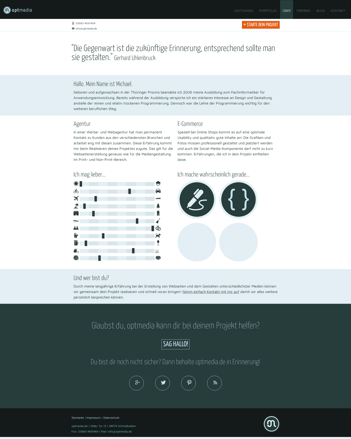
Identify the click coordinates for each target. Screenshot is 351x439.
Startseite (78, 417)
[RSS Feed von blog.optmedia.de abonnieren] (214, 383)
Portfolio (268, 10)
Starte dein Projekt (260, 24)
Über (287, 10)
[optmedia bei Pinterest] (188, 383)
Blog (320, 10)
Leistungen (243, 10)
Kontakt (338, 10)
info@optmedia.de (86, 28)
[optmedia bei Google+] (136, 383)
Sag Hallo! (175, 344)
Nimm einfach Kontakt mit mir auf (211, 292)
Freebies (304, 10)
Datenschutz (111, 417)
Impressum (94, 417)
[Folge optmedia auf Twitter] (162, 383)
